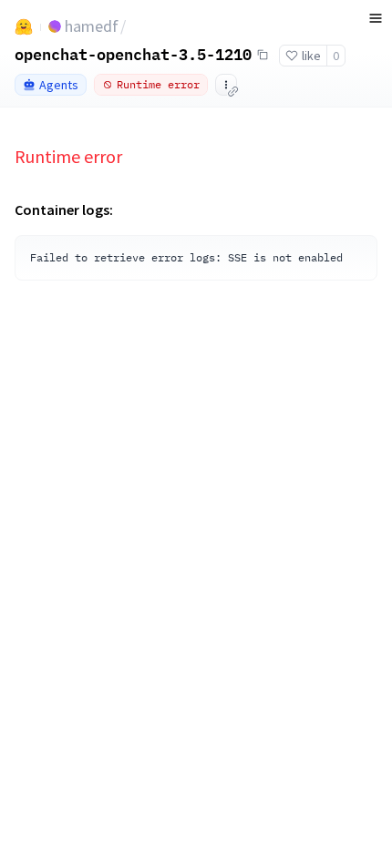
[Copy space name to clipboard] (262, 54)
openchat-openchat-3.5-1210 (133, 53)
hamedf (92, 25)
